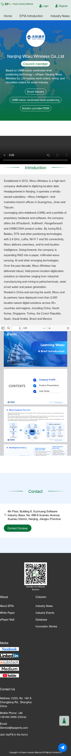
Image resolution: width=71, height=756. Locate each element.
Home (8, 16)
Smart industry (35, 91)
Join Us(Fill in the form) (14, 734)
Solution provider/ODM (35, 108)
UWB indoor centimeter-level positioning (35, 100)
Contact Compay (18, 528)
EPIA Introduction (31, 16)
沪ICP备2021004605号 (51, 752)
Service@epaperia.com (14, 727)
